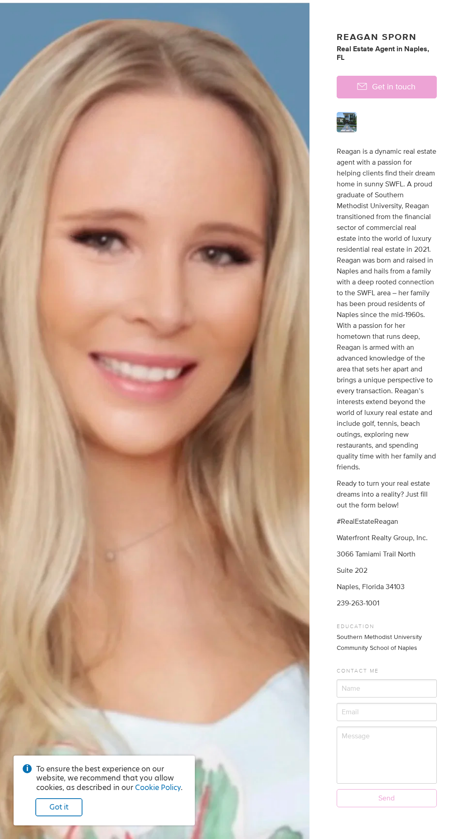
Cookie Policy (158, 787)
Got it (58, 807)
